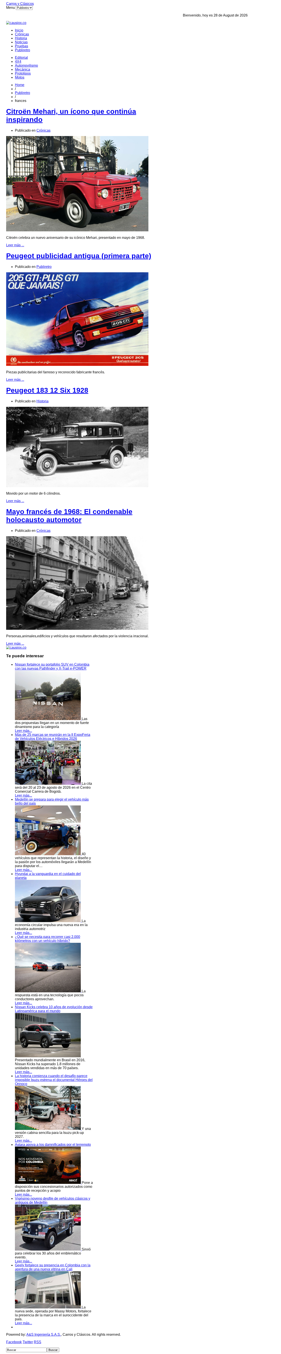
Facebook (14, 1342)
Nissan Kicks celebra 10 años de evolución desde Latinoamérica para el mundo (54, 1009)
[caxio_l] (16, 647)
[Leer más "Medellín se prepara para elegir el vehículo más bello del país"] (48, 854)
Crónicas (22, 34)
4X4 (18, 61)
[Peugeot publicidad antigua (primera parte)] (77, 365)
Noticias (21, 42)
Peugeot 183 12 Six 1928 (47, 390)
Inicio (19, 30)
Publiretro (22, 50)
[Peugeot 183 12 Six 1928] (77, 486)
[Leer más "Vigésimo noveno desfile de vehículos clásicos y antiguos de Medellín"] (48, 1249)
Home (19, 85)
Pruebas (21, 46)
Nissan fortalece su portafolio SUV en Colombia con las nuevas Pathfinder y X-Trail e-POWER (52, 666)
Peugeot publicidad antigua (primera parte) (78, 256)
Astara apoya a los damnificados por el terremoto (53, 1144)
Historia (21, 38)
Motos (19, 77)
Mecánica (22, 69)
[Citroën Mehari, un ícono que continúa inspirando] (77, 230)
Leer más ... (15, 245)
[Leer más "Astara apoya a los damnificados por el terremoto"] (48, 1183)
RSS (37, 1342)
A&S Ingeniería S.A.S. (43, 1334)
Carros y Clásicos (20, 4)
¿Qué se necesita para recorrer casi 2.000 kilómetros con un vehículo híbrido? (47, 939)
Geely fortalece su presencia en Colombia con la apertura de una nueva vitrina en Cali (52, 1267)
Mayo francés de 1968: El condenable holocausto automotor (69, 516)
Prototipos (23, 73)
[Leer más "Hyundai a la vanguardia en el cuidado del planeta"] (48, 921)
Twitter (28, 1342)
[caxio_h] (16, 23)
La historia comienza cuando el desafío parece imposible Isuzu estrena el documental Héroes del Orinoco (54, 1080)
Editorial (21, 57)
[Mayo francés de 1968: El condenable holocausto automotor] (77, 628)
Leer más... (23, 731)
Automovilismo (26, 65)
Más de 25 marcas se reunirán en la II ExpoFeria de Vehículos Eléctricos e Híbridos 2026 (52, 737)
